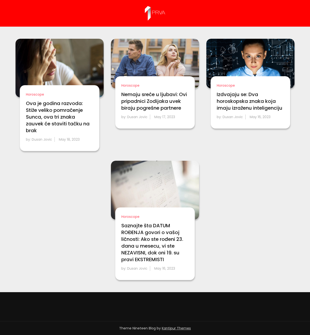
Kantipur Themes (176, 328)
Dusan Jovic (42, 139)
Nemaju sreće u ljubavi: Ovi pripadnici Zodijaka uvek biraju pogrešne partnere (154, 101)
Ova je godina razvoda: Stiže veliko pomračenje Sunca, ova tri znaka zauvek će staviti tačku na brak (58, 117)
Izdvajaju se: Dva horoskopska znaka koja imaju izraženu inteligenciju (249, 101)
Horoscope (35, 94)
